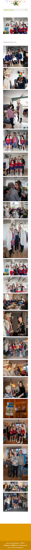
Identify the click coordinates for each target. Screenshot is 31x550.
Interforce (7, 545)
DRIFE (14, 545)
